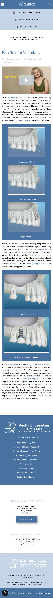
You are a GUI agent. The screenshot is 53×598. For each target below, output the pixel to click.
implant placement (24, 120)
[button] (26, 80)
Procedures (21, 37)
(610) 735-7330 (26, 544)
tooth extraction (14, 97)
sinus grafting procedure (33, 378)
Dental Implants (35, 37)
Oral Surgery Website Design (13, 593)
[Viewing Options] (5, 593)
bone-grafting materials (36, 263)
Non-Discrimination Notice (43, 593)
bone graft (40, 249)
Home (12, 37)
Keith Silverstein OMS (26, 534)
